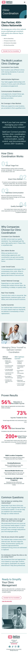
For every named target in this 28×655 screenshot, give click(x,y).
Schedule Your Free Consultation (11, 51)
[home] (8, 2)
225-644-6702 (14, 643)
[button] (24, 2)
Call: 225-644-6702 (7, 601)
